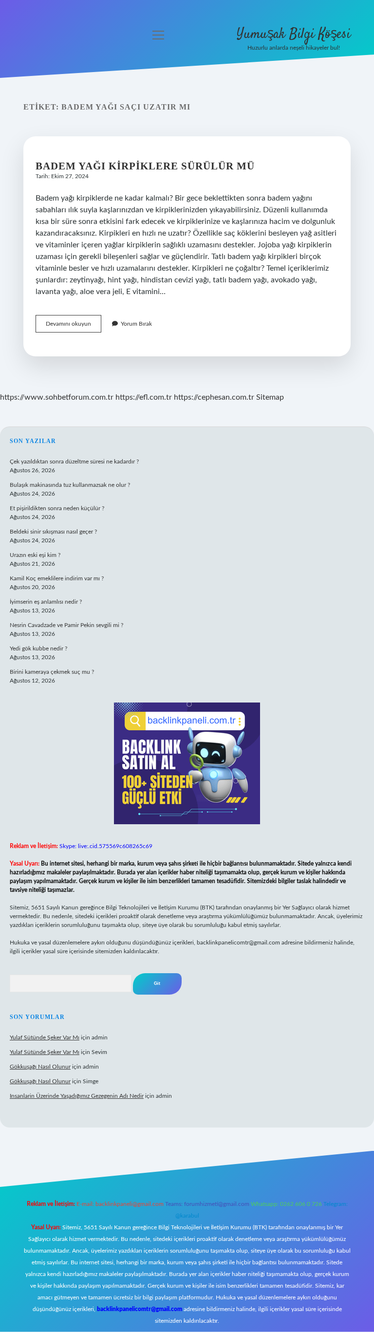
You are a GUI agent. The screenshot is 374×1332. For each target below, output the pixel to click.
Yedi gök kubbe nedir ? (38, 648)
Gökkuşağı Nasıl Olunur (40, 1067)
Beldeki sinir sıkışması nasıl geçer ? (53, 532)
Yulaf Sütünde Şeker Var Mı (44, 1037)
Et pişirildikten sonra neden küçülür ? (57, 508)
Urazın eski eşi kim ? (35, 555)
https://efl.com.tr (143, 397)
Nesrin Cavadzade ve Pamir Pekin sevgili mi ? (66, 625)
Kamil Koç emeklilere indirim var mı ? (57, 578)
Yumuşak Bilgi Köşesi (294, 34)
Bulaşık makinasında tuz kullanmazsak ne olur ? (70, 485)
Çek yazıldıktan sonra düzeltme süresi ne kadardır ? (74, 461)
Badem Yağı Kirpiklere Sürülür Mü (145, 166)
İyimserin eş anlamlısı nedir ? (46, 602)
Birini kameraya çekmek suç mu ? (52, 672)
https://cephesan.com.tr (214, 397)
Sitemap (270, 397)
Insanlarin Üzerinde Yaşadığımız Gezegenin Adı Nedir (77, 1096)
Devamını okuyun (73, 326)
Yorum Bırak (136, 324)
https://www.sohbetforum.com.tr (56, 397)
